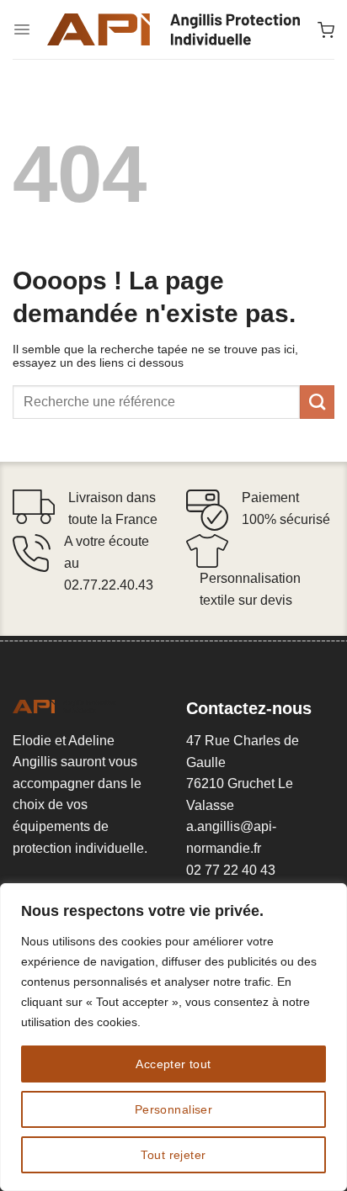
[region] (173, 1037)
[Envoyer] (317, 402)
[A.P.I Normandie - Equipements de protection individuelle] (173, 29)
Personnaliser (173, 1109)
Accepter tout (173, 1064)
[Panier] (326, 29)
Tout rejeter (173, 1155)
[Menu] (22, 29)
